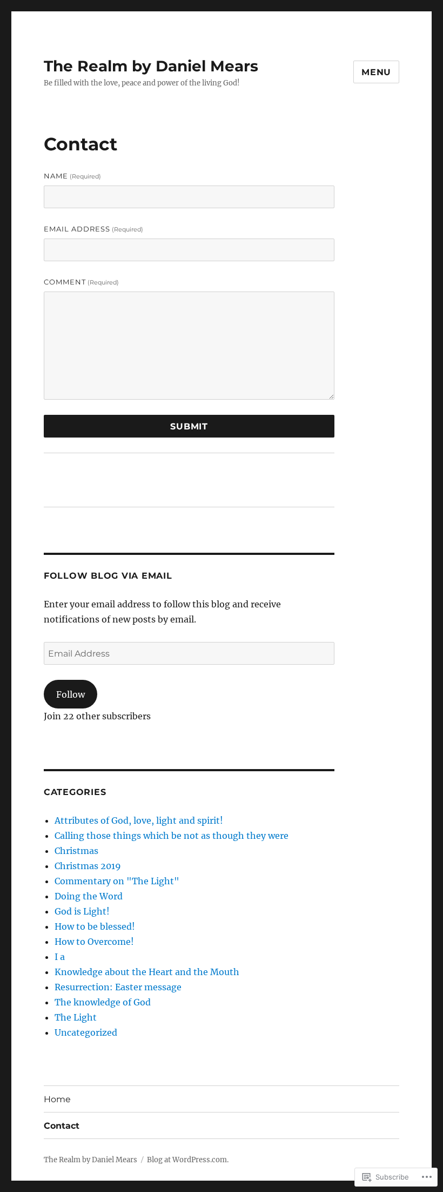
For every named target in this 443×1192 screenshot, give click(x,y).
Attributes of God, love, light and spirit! (139, 820)
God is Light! (82, 911)
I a (60, 956)
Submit (189, 426)
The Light (76, 1017)
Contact (61, 1126)
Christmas (76, 850)
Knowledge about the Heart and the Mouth (147, 971)
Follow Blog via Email (108, 576)
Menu (376, 72)
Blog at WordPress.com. (188, 1159)
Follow (70, 694)
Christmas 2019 (88, 865)
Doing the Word (89, 896)
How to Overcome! (94, 941)
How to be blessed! (95, 926)
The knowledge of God (103, 1002)
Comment (81, 281)
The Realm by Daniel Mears (151, 66)
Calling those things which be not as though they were (171, 835)
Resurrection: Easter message (118, 987)
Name (72, 175)
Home (57, 1099)
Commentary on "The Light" (117, 881)
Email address (93, 228)
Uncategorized (86, 1032)
